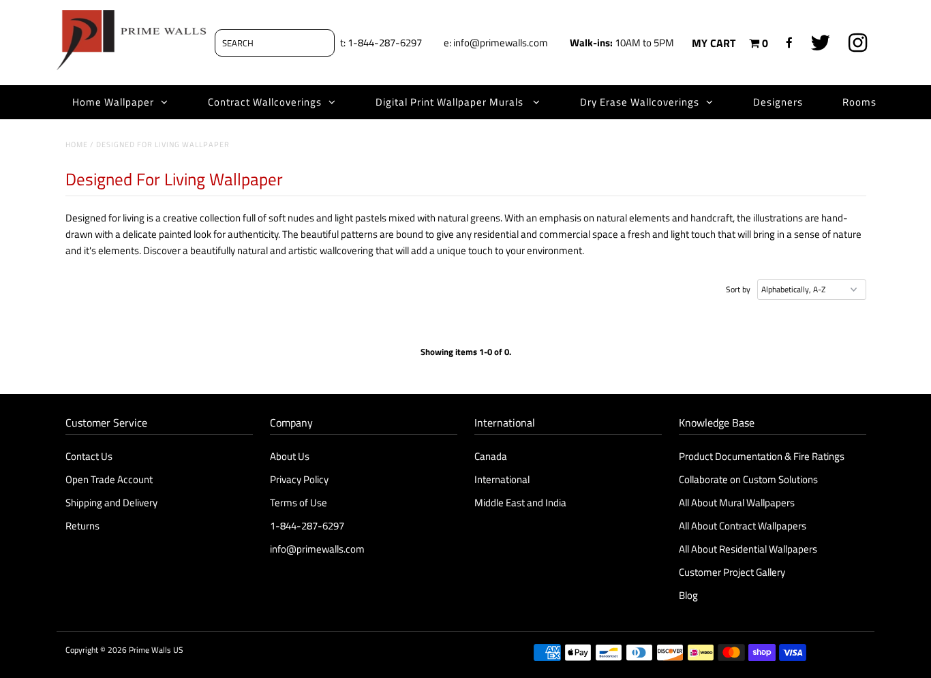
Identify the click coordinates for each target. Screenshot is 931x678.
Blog (688, 595)
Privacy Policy (299, 479)
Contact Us (88, 456)
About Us (289, 456)
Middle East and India (520, 502)
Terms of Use (298, 502)
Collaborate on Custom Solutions (748, 479)
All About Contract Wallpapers (742, 526)
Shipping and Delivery (111, 502)
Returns (82, 526)
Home (76, 144)
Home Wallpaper (113, 102)
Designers (778, 102)
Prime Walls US (156, 649)
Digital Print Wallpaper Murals (451, 102)
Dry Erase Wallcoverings (639, 102)
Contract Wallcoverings (265, 102)
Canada (490, 456)
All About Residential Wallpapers (748, 549)
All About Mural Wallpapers (738, 502)
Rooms (859, 102)
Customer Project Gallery (732, 572)
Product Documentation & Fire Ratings (761, 456)
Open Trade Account (109, 479)
